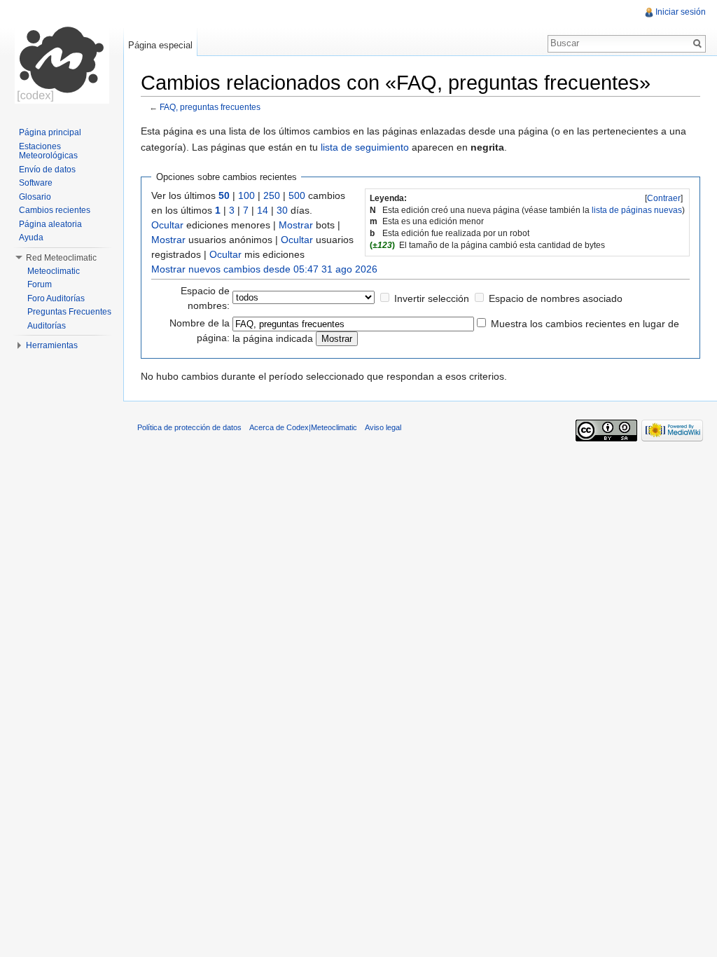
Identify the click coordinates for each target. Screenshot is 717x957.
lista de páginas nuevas (637, 210)
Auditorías (46, 326)
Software (36, 183)
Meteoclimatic (53, 271)
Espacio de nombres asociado (555, 298)
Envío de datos (47, 169)
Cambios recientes (54, 210)
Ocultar (167, 224)
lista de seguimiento (365, 147)
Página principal (50, 132)
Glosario (35, 197)
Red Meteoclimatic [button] (61, 258)
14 (262, 210)
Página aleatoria (50, 224)
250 (271, 195)
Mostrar (296, 224)
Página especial (160, 45)
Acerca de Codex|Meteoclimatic (303, 427)
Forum (39, 284)
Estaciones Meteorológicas (48, 151)
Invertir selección (431, 298)
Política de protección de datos (189, 427)
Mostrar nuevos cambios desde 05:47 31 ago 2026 (264, 269)
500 (296, 195)
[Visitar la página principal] (62, 56)
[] (664, 198)
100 (246, 195)
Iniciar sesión (680, 12)
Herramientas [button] (52, 345)
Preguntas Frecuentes (69, 312)
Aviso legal (383, 427)
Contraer (664, 198)
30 (282, 210)
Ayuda (31, 237)
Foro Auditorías (56, 298)
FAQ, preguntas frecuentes (210, 106)
